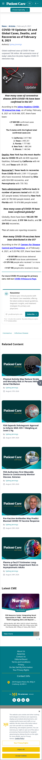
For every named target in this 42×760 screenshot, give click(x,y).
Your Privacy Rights (21, 670)
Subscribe (30, 314)
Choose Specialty (18, 10)
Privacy (21, 664)
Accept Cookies (21, 756)
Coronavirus (7, 333)
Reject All (21, 749)
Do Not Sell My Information (21, 667)
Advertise (21, 654)
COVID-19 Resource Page (25, 279)
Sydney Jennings (12, 388)
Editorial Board (21, 659)
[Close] (39, 711)
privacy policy (12, 321)
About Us (21, 651)
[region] (21, 734)
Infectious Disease (21, 333)
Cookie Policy (19, 739)
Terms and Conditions (21, 662)
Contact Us (21, 656)
